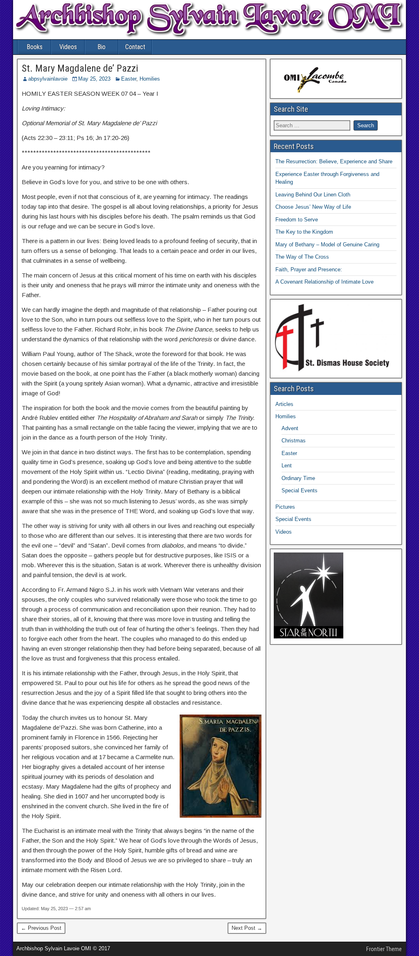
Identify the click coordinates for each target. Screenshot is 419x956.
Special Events (300, 490)
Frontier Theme (384, 949)
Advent (290, 428)
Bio (101, 47)
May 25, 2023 (94, 79)
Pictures (285, 507)
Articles (284, 404)
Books (35, 47)
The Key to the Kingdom (304, 232)
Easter (128, 79)
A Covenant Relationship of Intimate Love (324, 282)
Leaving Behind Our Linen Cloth (312, 195)
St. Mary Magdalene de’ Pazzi (80, 68)
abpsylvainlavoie (48, 79)
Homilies (150, 79)
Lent (287, 465)
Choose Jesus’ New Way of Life (313, 207)
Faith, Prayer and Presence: (308, 269)
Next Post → (247, 928)
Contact (135, 47)
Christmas (294, 440)
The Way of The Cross (302, 257)
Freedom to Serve (296, 219)
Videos (68, 47)
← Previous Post (41, 928)
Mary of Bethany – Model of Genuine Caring (327, 244)
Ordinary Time (298, 478)
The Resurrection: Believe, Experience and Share (333, 161)
